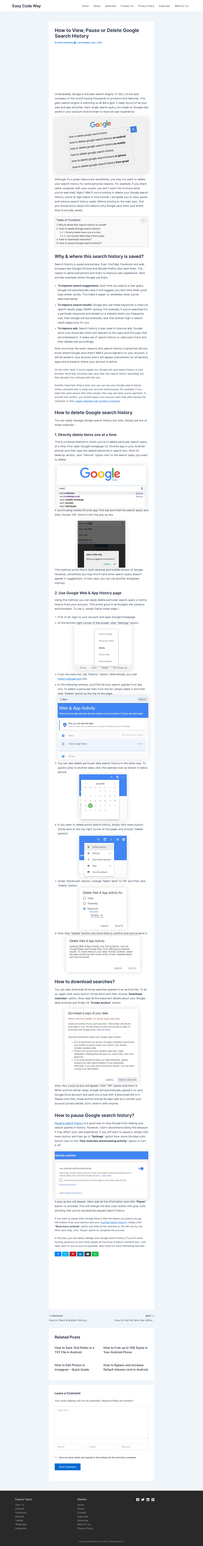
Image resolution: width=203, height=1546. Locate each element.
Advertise (110, 5)
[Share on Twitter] (65, 1254)
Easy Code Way (26, 6)
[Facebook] (137, 1499)
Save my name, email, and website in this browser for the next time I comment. (97, 1457)
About (96, 5)
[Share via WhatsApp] (95, 1254)
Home (85, 5)
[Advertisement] (101, 69)
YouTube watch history (113, 1222)
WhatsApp (21, 1524)
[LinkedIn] (148, 1499)
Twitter (19, 1520)
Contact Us (127, 5)
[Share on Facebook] (58, 1254)
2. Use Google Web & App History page (84, 236)
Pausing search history (69, 1123)
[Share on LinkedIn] (80, 1254)
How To (19, 1504)
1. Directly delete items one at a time (82, 232)
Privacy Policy (146, 5)
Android (19, 1508)
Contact (81, 1512)
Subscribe (164, 5)
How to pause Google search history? (80, 243)
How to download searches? (75, 239)
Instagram (20, 1528)
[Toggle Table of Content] (142, 220)
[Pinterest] (153, 1499)
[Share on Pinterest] (73, 1254)
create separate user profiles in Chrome (97, 401)
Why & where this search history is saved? (82, 224)
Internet (19, 1516)
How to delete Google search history (79, 228)
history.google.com (70, 678)
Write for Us (181, 5)
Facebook (20, 1512)
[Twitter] (142, 1499)
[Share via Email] (87, 1254)
